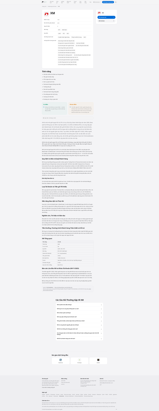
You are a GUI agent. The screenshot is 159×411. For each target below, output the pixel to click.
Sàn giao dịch (51, 2)
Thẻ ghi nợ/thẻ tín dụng (76, 37)
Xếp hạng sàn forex (52, 6)
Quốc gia (57, 2)
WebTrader (64, 29)
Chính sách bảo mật (65, 382)
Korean (43, 396)
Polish (106, 394)
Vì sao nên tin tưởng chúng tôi (48, 387)
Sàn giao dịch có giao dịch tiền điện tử (66, 43)
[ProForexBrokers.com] (45, 2)
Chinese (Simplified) (79, 396)
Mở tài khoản (102, 20)
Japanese (115, 394)
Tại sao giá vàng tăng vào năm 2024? (88, 385)
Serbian (85, 394)
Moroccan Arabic (67, 394)
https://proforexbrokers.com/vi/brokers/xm (63, 287)
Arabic (61, 394)
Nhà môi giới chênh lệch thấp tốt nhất (66, 40)
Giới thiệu (63, 380)
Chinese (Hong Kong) (88, 396)
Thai (47, 396)
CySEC (59, 33)
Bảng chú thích (69, 2)
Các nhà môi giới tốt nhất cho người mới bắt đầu (68, 59)
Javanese (50, 396)
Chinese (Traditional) (69, 396)
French (73, 394)
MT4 (59, 29)
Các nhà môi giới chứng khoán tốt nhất (82, 55)
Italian (81, 394)
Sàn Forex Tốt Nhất (80, 43)
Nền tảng (86, 2)
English (43, 394)
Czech (103, 394)
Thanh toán (75, 2)
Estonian (94, 394)
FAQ (90, 2)
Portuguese (52, 394)
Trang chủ (44, 6)
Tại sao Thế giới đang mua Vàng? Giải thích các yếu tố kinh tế (88, 381)
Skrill (85, 37)
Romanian (99, 394)
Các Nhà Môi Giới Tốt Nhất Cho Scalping (66, 52)
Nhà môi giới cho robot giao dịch (65, 55)
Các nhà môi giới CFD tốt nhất (82, 45)
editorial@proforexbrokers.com (106, 382)
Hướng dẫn (62, 2)
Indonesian (55, 396)
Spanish (47, 394)
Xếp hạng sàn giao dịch (108, 2)
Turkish (110, 394)
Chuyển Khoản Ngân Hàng (63, 37)
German (77, 394)
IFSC (64, 33)
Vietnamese (61, 396)
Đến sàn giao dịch (102, 17)
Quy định (80, 2)
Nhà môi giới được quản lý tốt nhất (65, 48)
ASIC (68, 33)
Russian (58, 394)
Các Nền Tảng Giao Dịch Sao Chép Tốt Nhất (67, 62)
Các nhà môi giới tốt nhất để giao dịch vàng (67, 64)
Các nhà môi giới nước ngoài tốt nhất (66, 45)
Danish (89, 394)
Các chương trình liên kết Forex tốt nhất (66, 50)
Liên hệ (62, 384)
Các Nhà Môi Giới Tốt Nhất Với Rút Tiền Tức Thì (68, 57)
